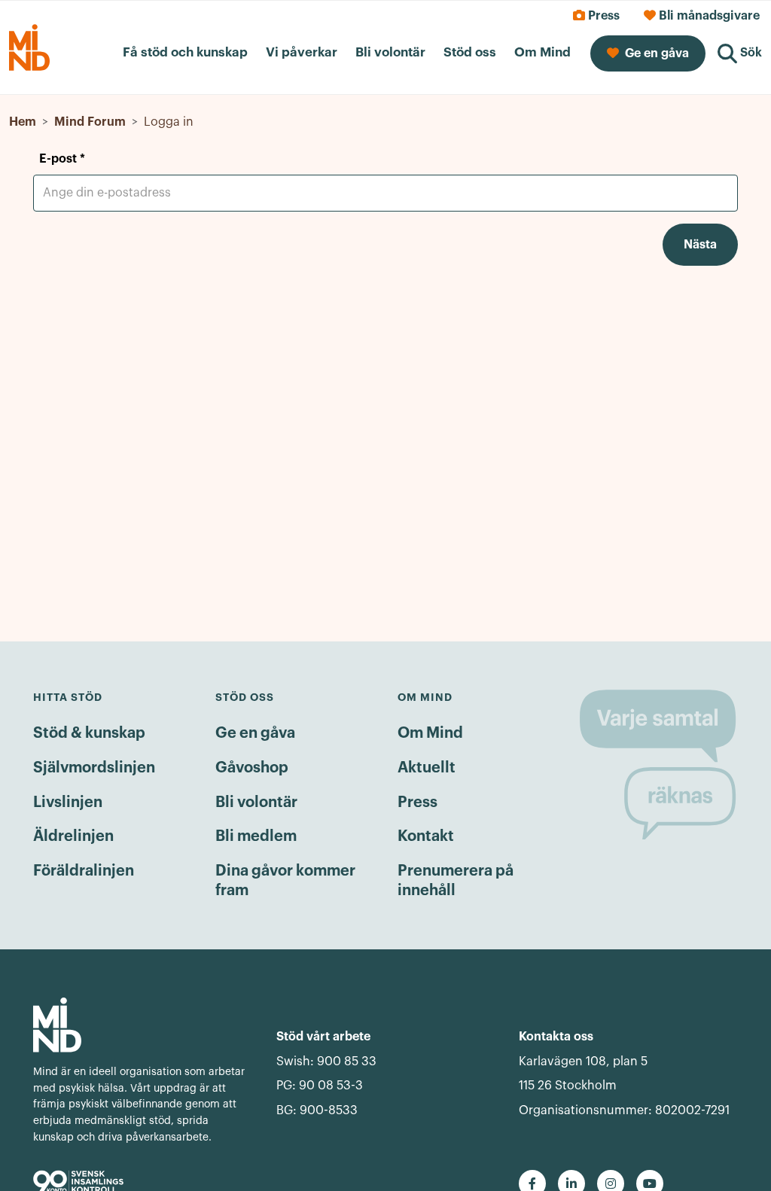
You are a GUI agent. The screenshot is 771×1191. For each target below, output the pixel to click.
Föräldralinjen (83, 871)
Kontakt (426, 836)
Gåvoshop (251, 767)
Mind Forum (90, 122)
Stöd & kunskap (89, 733)
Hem (22, 122)
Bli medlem (256, 836)
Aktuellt (427, 767)
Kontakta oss (556, 1037)
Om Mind (430, 733)
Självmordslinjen (94, 767)
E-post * (62, 159)
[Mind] (142, 1025)
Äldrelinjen (73, 836)
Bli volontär (256, 802)
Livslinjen (67, 802)
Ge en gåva (255, 733)
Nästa (700, 245)
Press (417, 802)
